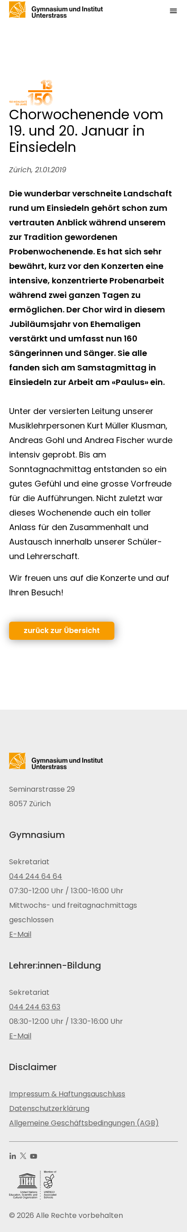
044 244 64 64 (35, 876)
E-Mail (20, 934)
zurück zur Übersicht (62, 630)
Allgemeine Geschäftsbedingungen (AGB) (84, 1123)
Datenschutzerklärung (49, 1108)
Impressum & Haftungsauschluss (67, 1094)
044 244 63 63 (34, 1007)
